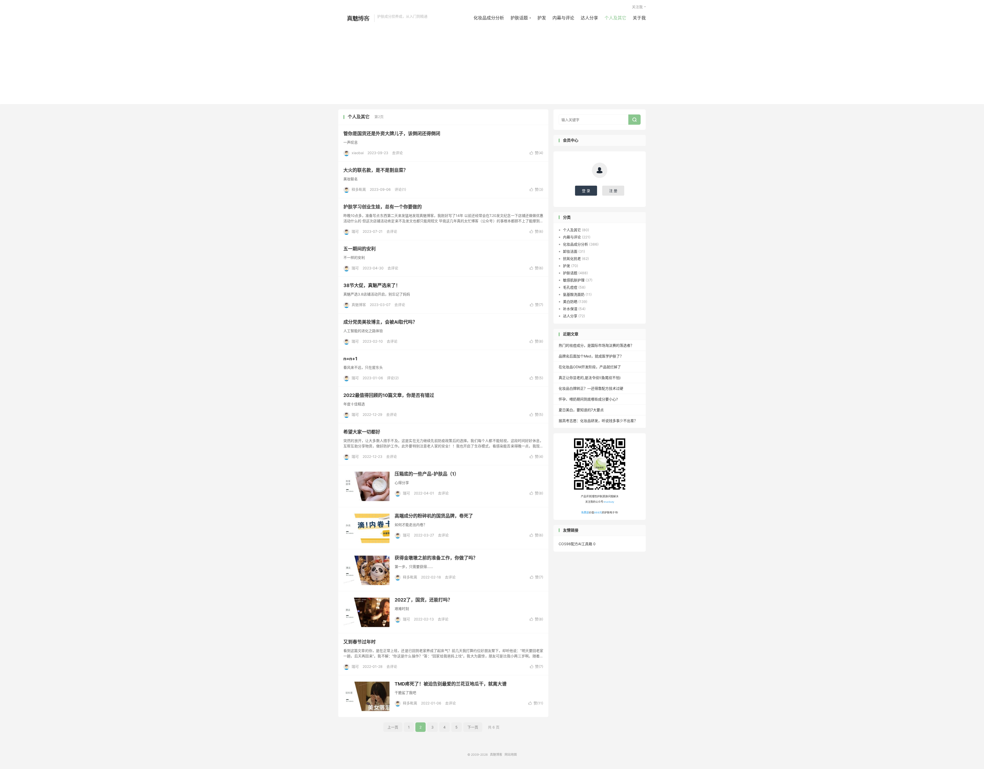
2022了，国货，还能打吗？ (423, 600)
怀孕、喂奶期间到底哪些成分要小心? (588, 399)
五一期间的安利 (359, 248)
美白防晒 (570, 301)
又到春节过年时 (359, 642)
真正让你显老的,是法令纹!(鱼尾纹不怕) (590, 377)
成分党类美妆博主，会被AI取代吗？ (380, 322)
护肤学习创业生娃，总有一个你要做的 (382, 206)
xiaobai (358, 153)
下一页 (472, 727)
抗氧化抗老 (572, 258)
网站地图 (511, 754)
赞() (536, 153)
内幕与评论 (563, 17)
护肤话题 (519, 17)
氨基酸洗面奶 (574, 294)
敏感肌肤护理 (574, 280)
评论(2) (393, 378)
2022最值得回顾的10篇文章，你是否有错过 (388, 395)
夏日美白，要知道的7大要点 (581, 410)
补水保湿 (570, 309)
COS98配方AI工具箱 (575, 544)
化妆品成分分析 (489, 17)
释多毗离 (359, 189)
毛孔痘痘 (570, 287)
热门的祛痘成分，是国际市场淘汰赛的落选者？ (596, 345)
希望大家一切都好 (361, 432)
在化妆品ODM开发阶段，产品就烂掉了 (590, 367)
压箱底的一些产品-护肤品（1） (427, 474)
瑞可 (355, 231)
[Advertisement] (492, 61)
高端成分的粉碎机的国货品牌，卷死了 (434, 516)
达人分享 (589, 17)
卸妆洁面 (570, 251)
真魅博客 (355, 18)
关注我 (637, 7)
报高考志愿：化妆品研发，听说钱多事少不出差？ (598, 420)
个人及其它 (615, 17)
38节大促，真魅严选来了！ (371, 285)
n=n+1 (350, 358)
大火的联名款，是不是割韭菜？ (375, 170)
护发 (541, 17)
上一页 (392, 727)
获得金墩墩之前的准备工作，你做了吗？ (436, 558)
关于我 (639, 17)
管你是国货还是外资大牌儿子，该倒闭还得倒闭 (391, 133)
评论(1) (400, 189)
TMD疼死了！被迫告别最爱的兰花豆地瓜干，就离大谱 (451, 684)
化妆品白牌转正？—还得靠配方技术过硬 (591, 388)
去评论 (397, 153)
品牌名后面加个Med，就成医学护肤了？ (591, 356)
